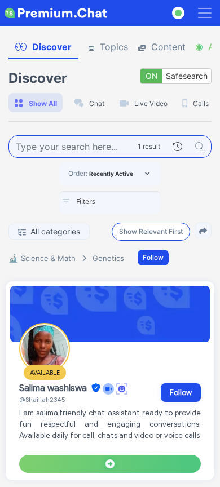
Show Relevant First (151, 231)
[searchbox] (127, 202)
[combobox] (110, 202)
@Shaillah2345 (42, 399)
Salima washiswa (54, 388)
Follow (153, 257)
